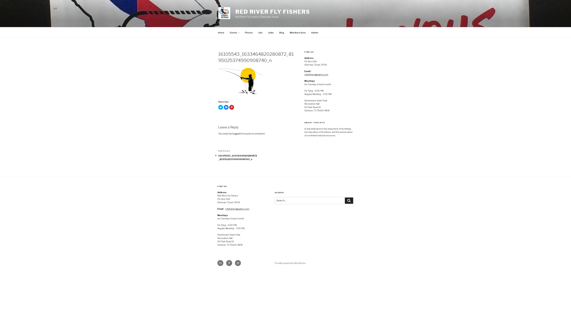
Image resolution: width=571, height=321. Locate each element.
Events (233, 32)
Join (260, 32)
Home (221, 32)
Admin (314, 32)
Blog (281, 32)
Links (271, 32)
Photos (249, 32)
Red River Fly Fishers (272, 11)
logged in (237, 133)
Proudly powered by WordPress (290, 263)
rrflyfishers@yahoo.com (316, 74)
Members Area (298, 32)
